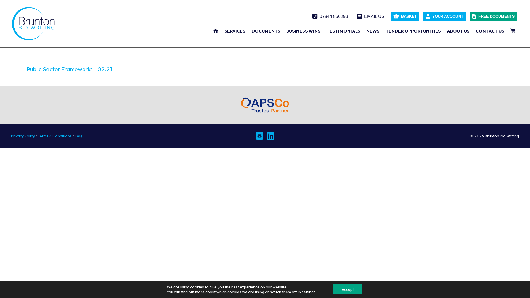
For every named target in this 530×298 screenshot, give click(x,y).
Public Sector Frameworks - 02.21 (69, 69)
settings (309, 291)
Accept (348, 289)
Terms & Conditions (55, 136)
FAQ (78, 136)
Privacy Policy (23, 136)
